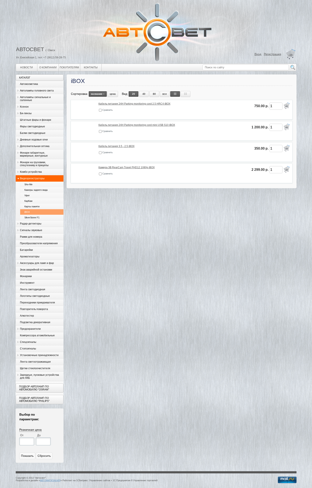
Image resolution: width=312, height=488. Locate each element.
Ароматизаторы (29, 256)
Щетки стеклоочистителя (35, 368)
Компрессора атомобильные (37, 335)
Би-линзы (26, 113)
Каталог (24, 77)
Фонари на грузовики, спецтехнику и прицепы (34, 164)
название (97, 94)
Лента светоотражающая (35, 361)
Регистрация (272, 54)
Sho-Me (28, 184)
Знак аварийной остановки (36, 269)
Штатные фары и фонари (35, 119)
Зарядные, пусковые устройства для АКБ (39, 376)
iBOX (27, 212)
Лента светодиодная (32, 289)
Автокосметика (29, 84)
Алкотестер (27, 315)
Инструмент (27, 282)
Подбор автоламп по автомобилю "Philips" (34, 399)
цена (113, 94)
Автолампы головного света (37, 90)
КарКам (28, 201)
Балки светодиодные (32, 133)
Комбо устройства (31, 171)
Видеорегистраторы (32, 178)
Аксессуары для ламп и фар (37, 263)
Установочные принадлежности (39, 355)
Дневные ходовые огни (34, 139)
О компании (48, 67)
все (164, 94)
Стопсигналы (28, 348)
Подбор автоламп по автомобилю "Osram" (34, 388)
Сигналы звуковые (31, 230)
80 (154, 94)
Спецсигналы (28, 342)
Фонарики (26, 276)
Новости (26, 67)
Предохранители (30, 328)
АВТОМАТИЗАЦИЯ (50, 480)
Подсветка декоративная (35, 322)
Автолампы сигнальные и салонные (35, 99)
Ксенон (24, 106)
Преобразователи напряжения (39, 243)
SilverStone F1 (31, 217)
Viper (27, 195)
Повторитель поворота (34, 309)
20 (133, 94)
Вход (257, 54)
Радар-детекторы (30, 223)
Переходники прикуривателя (37, 302)
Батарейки (26, 249)
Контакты (91, 67)
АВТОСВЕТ (30, 49)
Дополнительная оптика (34, 146)
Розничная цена (30, 429)
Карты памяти (31, 206)
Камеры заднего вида (36, 190)
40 (143, 94)
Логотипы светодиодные (35, 295)
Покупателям (69, 67)
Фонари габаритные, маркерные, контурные (34, 154)
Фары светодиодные (32, 126)
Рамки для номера (31, 236)
